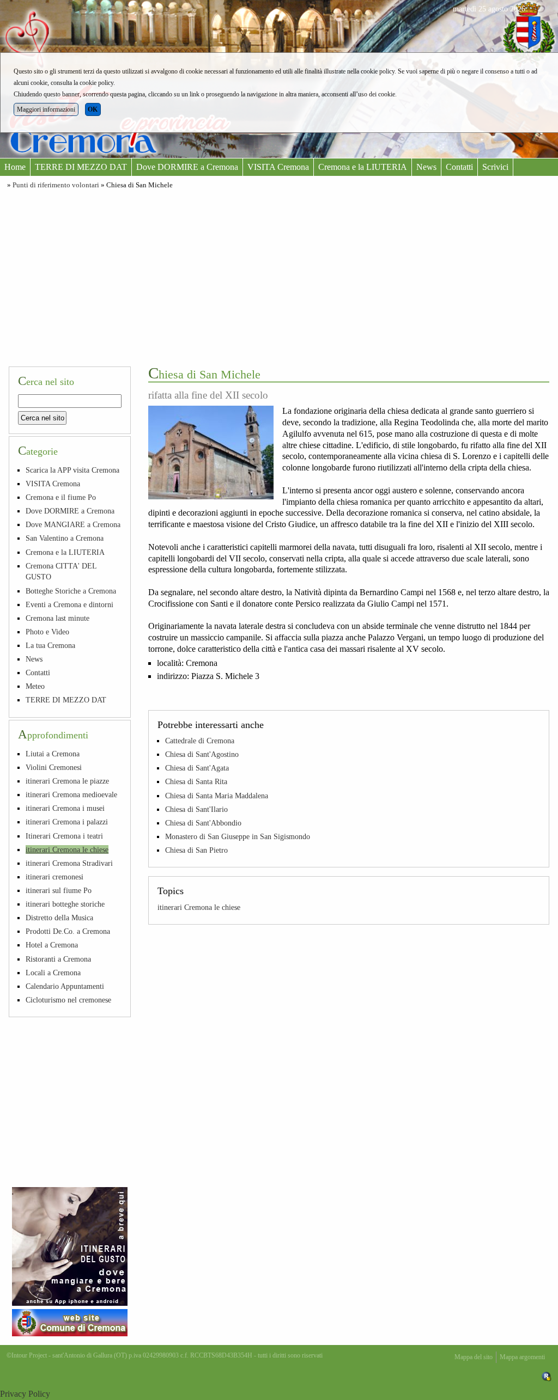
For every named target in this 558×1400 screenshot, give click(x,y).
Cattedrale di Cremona (199, 740)
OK (93, 109)
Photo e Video (47, 631)
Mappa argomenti (522, 1357)
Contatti (459, 167)
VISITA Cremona (278, 167)
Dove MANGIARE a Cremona (73, 524)
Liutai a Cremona (53, 753)
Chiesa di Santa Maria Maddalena (216, 795)
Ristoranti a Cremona (58, 959)
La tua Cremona (50, 645)
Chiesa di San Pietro (196, 850)
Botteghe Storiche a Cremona (71, 590)
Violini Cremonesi (54, 767)
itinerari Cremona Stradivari (69, 863)
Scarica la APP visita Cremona (72, 470)
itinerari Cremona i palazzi (67, 821)
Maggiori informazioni (46, 109)
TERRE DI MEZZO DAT (81, 167)
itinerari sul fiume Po (59, 890)
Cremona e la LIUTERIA (362, 167)
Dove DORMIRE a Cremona (187, 167)
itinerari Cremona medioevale (71, 794)
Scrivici (495, 167)
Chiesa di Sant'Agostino (202, 754)
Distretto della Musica (59, 917)
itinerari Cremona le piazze (67, 781)
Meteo (35, 686)
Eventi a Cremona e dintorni (69, 604)
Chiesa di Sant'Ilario (196, 809)
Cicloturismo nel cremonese (68, 999)
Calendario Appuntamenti (65, 986)
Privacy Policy (25, 1393)
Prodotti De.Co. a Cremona (68, 931)
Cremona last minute (57, 618)
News (426, 167)
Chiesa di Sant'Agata (197, 767)
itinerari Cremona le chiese (198, 907)
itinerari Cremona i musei (65, 808)
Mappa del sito (473, 1357)
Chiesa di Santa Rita (196, 781)
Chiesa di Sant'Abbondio (203, 822)
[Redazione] (546, 1376)
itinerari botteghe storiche (65, 904)
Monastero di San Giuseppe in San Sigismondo (237, 836)
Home (15, 167)
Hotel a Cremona (52, 944)
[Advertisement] (279, 276)
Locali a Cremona (53, 972)
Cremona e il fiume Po (61, 497)
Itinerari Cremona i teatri (64, 836)
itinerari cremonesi (54, 876)
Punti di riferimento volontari (56, 185)
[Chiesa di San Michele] (211, 452)
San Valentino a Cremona (65, 538)
